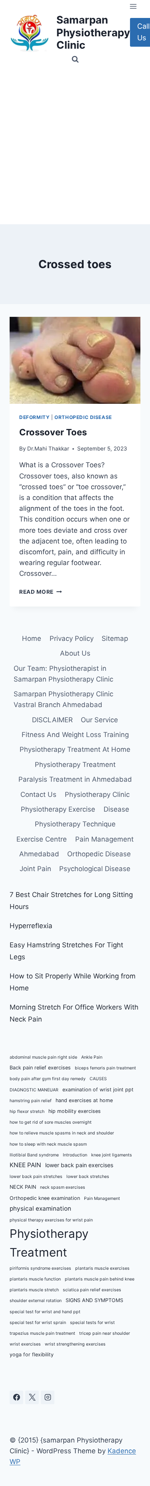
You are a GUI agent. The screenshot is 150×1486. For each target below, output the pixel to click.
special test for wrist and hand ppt (45, 1311)
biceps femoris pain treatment (105, 1068)
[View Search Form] (75, 59)
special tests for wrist (92, 1322)
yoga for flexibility (32, 1355)
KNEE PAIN (25, 1165)
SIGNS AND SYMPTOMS (94, 1300)
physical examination (40, 1208)
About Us (75, 653)
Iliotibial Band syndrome (34, 1155)
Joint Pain (35, 869)
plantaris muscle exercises (102, 1268)
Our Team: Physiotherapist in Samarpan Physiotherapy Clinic (63, 673)
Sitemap (115, 638)
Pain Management (104, 839)
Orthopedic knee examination (45, 1198)
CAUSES (98, 1078)
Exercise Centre (41, 839)
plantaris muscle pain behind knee (99, 1279)
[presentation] (75, 360)
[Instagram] (47, 1397)
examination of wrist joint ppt (98, 1090)
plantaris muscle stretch (34, 1289)
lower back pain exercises (79, 1165)
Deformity (34, 417)
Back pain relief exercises (40, 1068)
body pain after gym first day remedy (48, 1078)
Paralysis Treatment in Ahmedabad (75, 779)
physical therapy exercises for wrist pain (51, 1220)
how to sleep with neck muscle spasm (48, 1144)
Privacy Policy (72, 638)
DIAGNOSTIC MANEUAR (34, 1090)
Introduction (75, 1155)
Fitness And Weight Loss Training (75, 735)
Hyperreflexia (31, 926)
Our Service (99, 720)
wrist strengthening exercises (75, 1344)
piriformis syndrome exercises (40, 1268)
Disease (116, 809)
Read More (40, 592)
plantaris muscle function (35, 1279)
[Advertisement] (75, 145)
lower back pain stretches (36, 1176)
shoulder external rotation (36, 1300)
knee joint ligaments (111, 1155)
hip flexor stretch (27, 1111)
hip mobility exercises (74, 1111)
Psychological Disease (94, 869)
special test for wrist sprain (38, 1322)
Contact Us (38, 794)
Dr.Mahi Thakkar (48, 448)
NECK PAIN (23, 1187)
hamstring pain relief (31, 1100)
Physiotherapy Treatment (75, 765)
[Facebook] (16, 1397)
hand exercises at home (84, 1100)
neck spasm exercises (62, 1187)
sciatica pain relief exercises (92, 1289)
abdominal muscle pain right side (43, 1057)
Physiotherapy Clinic (97, 794)
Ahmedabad (39, 854)
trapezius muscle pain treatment (42, 1333)
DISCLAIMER (52, 720)
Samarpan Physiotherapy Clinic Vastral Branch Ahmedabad (63, 699)
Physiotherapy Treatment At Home (75, 749)
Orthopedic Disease (83, 417)
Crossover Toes (53, 432)
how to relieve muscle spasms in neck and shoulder (62, 1133)
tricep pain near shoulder (104, 1333)
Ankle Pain (91, 1057)
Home (31, 638)
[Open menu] (133, 6)
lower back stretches (87, 1176)
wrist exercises (25, 1344)
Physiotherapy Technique (75, 824)
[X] (32, 1397)
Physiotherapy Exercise (58, 809)
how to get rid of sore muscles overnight (51, 1122)
